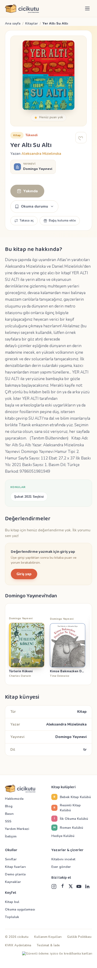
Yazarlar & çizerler (67, 850)
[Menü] (87, 8)
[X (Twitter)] (70, 886)
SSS (8, 821)
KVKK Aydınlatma (18, 945)
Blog (8, 806)
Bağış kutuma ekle (62, 220)
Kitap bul (12, 902)
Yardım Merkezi (17, 829)
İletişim (10, 836)
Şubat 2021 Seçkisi (29, 496)
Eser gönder (61, 867)
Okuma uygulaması (20, 909)
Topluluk (12, 917)
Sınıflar (11, 859)
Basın (9, 814)
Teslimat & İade (48, 945)
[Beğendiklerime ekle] (81, 137)
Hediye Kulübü (62, 836)
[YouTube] (78, 886)
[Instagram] (54, 886)
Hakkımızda (14, 798)
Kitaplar (31, 23)
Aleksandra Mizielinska (41, 153)
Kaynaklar (13, 882)
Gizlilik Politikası (79, 937)
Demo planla (15, 874)
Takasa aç (27, 220)
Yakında (30, 191)
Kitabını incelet (63, 859)
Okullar (11, 850)
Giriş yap (24, 574)
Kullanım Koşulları (47, 937)
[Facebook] (62, 886)
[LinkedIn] (87, 886)
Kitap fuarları (15, 867)
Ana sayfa (12, 23)
